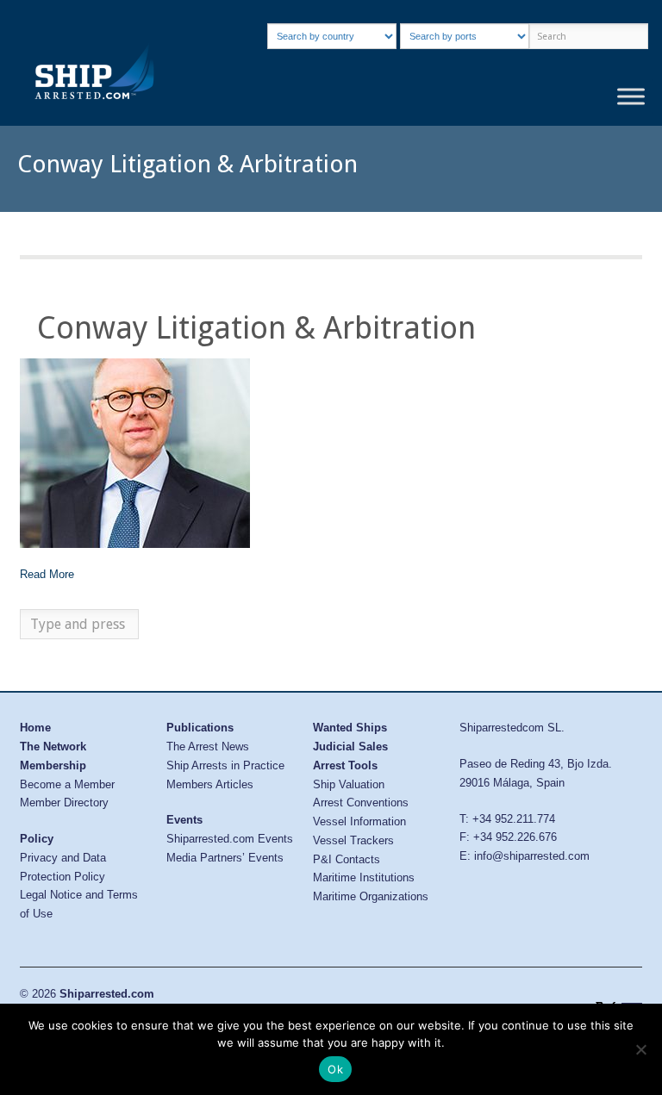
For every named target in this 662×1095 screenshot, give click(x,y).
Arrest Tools (345, 765)
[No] (640, 1049)
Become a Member (67, 784)
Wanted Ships (350, 727)
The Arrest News (207, 746)
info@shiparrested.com (532, 855)
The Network (53, 746)
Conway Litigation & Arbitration (256, 327)
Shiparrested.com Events (229, 838)
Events (184, 819)
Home (35, 727)
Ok (335, 1069)
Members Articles (209, 784)
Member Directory (64, 802)
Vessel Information (359, 821)
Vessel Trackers (353, 840)
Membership (53, 765)
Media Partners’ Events (225, 857)
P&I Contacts (346, 859)
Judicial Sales (350, 746)
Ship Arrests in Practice (225, 765)
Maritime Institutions (364, 877)
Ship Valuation (348, 784)
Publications (200, 727)
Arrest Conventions (361, 802)
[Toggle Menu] (631, 97)
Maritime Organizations (370, 896)
